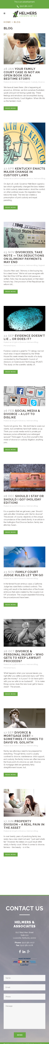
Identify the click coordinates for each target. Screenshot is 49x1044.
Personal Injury (10, 346)
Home (7, 22)
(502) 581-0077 (26, 6)
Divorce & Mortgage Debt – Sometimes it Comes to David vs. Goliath (23, 737)
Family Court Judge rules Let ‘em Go (23, 573)
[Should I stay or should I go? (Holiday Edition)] (24, 477)
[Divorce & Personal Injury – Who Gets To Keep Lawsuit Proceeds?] (24, 633)
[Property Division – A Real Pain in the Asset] (24, 803)
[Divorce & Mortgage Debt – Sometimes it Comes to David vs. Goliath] (24, 718)
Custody (34, 82)
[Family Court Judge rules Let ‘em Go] (24, 557)
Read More (10, 108)
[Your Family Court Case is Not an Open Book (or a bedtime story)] (24, 48)
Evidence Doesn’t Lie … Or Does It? (24, 337)
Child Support (24, 82)
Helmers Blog (39, 178)
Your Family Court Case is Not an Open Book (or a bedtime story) (22, 73)
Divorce (41, 82)
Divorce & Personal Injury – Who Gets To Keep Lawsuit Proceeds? (24, 656)
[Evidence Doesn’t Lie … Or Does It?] (24, 318)
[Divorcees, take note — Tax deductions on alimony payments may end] (24, 235)
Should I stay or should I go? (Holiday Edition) (24, 499)
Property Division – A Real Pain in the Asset (24, 824)
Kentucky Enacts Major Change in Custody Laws (24, 172)
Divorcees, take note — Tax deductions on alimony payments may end (24, 257)
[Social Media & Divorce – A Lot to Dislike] (24, 396)
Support (41, 265)
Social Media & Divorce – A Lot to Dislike (22, 414)
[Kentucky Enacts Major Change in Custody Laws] (24, 143)
